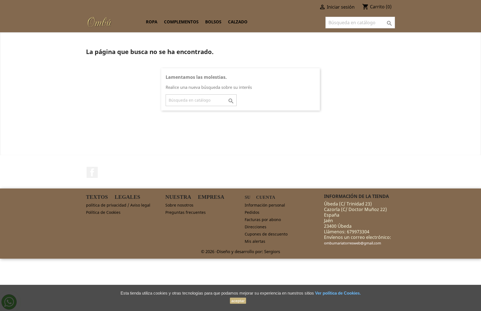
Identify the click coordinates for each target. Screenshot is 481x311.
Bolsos (213, 22)
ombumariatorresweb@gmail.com (352, 243)
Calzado (237, 22)
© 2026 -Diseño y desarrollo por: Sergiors (240, 251)
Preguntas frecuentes (185, 212)
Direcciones (255, 226)
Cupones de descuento (266, 234)
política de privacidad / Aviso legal (118, 205)
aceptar (238, 300)
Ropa (151, 22)
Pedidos (252, 212)
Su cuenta (260, 197)
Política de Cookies (103, 212)
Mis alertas (255, 241)
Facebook (92, 172)
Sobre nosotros (179, 205)
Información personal (265, 205)
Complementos (181, 22)
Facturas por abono (263, 219)
